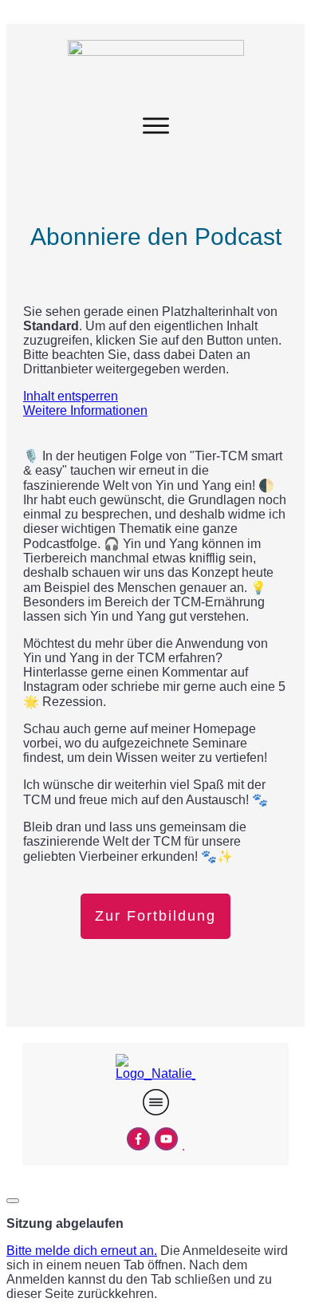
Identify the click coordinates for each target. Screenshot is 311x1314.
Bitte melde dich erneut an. (81, 1250)
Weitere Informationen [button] (85, 410)
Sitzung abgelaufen (65, 1223)
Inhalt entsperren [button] (70, 396)
